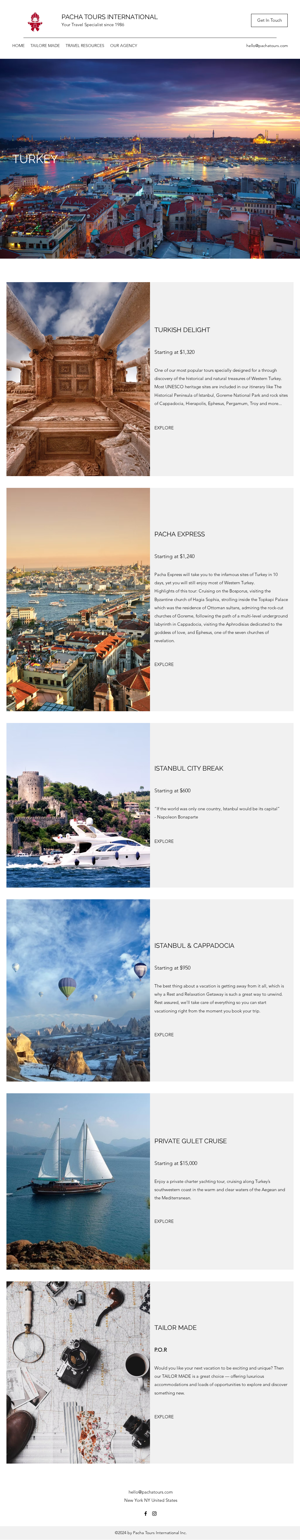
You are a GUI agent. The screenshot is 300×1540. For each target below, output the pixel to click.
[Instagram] (154, 1513)
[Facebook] (146, 1513)
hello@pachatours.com (267, 45)
